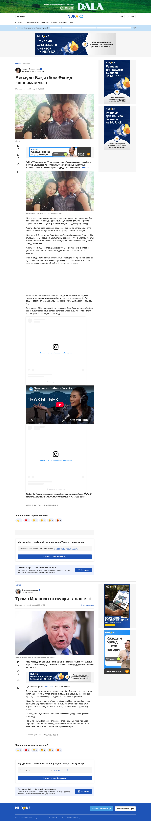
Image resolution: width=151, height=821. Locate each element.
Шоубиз (18, 22)
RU (121, 16)
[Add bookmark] (18, 172)
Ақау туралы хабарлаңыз (102, 809)
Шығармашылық (33, 22)
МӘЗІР (22, 16)
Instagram (85, 570)
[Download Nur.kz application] (75, 6)
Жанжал (54, 22)
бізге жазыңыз (52, 505)
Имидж (72, 22)
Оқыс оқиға (63, 22)
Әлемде (18, 585)
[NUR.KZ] (75, 16)
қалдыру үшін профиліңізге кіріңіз (66, 548)
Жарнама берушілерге (125, 809)
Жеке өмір (45, 22)
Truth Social (48, 687)
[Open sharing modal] (18, 164)
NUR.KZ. (86, 168)
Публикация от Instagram (56, 382)
